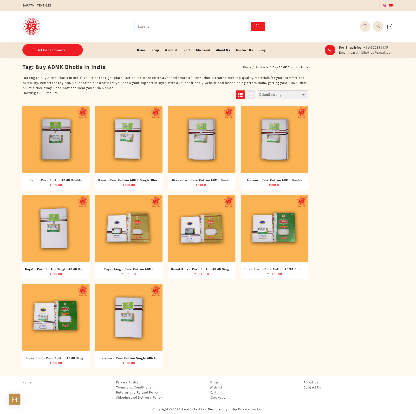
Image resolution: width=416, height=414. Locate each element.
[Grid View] (240, 94)
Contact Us (312, 387)
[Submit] (258, 26)
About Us (311, 382)
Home (27, 382)
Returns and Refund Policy (137, 392)
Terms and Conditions (133, 387)
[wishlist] (365, 26)
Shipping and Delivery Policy (139, 397)
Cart (213, 392)
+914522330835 (376, 47)
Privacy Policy (127, 382)
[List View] (251, 94)
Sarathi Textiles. (194, 409)
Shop (214, 382)
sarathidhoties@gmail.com (372, 52)
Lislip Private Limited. (245, 409)
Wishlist (216, 387)
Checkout (217, 397)
